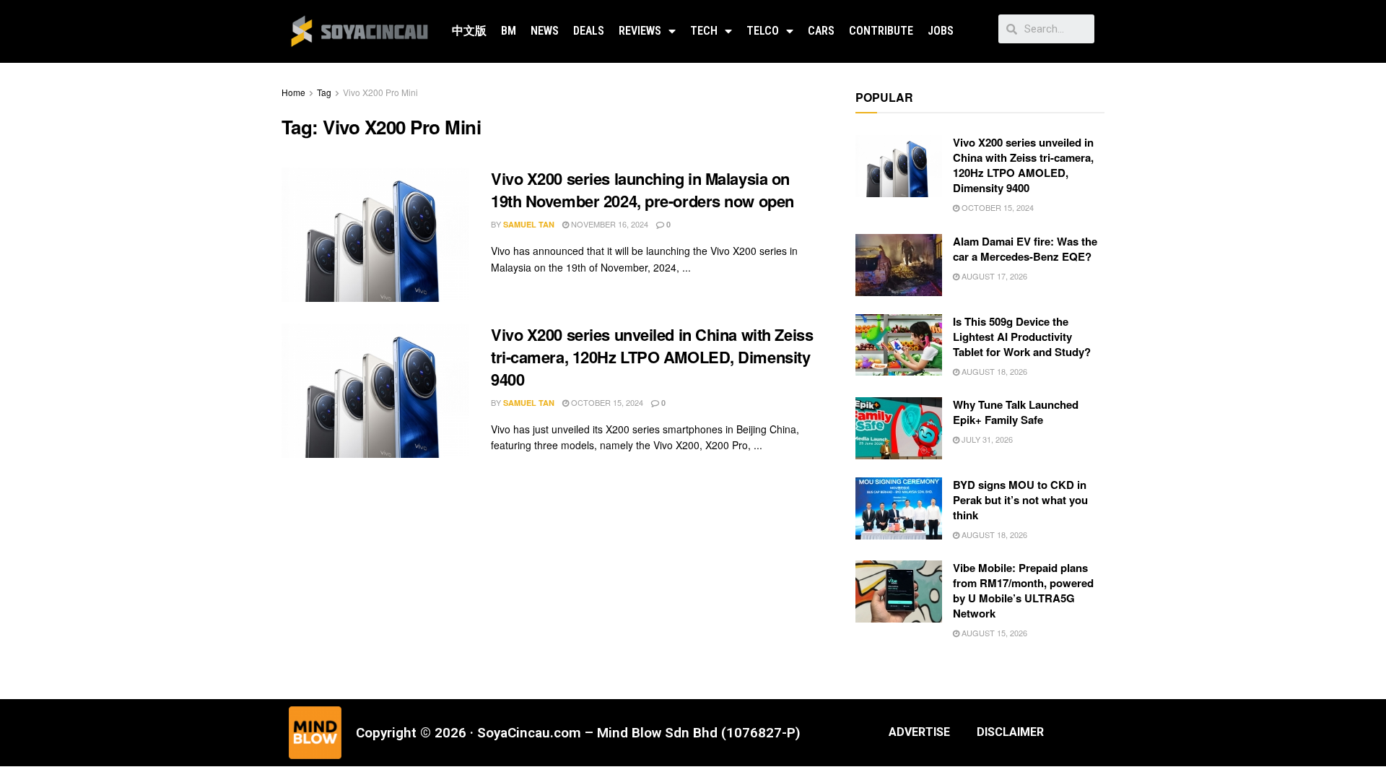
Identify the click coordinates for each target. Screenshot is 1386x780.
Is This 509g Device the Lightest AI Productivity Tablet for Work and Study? (1022, 336)
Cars (821, 31)
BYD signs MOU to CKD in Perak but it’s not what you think (1020, 500)
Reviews (640, 31)
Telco (762, 31)
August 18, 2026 (993, 371)
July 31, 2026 (986, 439)
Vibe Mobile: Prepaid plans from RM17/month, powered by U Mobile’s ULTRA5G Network (1023, 590)
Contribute (881, 31)
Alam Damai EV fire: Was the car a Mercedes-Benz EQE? (1025, 248)
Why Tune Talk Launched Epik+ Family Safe (1015, 412)
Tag (324, 92)
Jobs (941, 31)
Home (293, 92)
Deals (588, 31)
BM (508, 31)
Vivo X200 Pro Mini (380, 92)
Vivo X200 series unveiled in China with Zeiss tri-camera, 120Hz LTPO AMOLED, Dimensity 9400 (652, 357)
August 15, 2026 (993, 632)
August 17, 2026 (993, 276)
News (545, 31)
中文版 (469, 31)
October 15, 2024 (606, 402)
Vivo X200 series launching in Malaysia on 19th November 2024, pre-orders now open (642, 189)
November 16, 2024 (608, 224)
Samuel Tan (528, 224)
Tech (704, 31)
